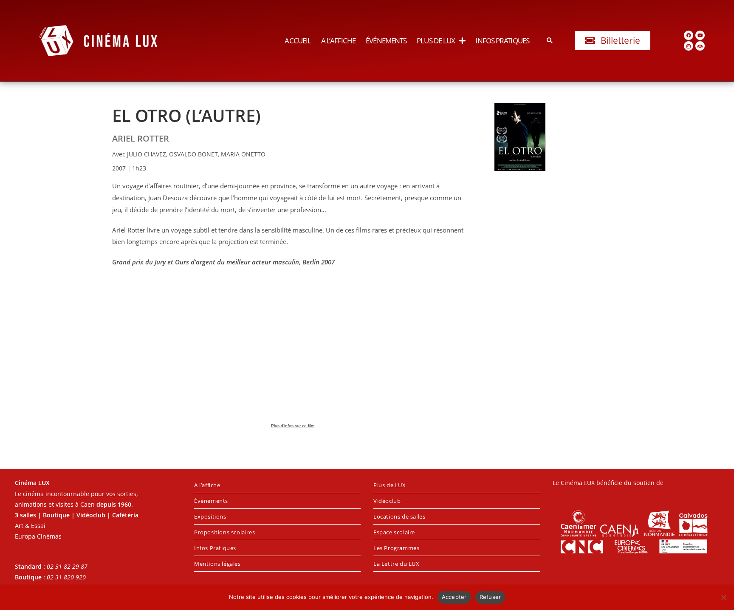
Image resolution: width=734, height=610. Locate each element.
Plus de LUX (436, 40)
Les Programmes (396, 548)
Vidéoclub (387, 501)
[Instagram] (688, 46)
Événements (386, 40)
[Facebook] (688, 35)
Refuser (490, 596)
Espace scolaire (394, 532)
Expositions (210, 516)
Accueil (298, 40)
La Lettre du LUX (396, 563)
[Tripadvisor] (700, 46)
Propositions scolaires (224, 532)
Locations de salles (399, 516)
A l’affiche (338, 40)
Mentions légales (217, 563)
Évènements (211, 501)
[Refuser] (723, 597)
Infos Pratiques (502, 40)
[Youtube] (700, 35)
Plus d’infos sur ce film (292, 425)
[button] (550, 41)
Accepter (454, 596)
